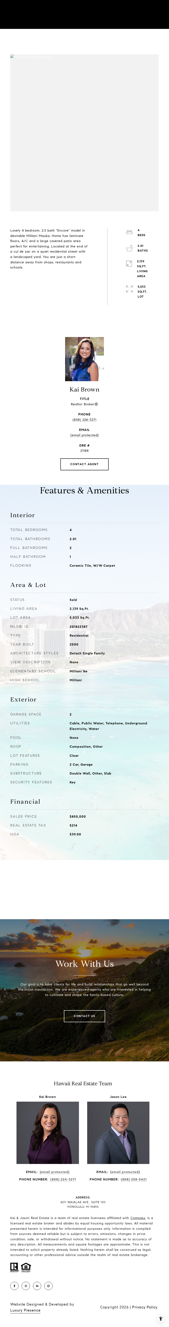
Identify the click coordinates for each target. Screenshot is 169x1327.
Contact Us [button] (84, 1016)
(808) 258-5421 (134, 1179)
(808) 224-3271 (84, 420)
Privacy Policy (144, 1307)
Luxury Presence (25, 1310)
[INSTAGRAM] (26, 1286)
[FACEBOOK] (14, 1286)
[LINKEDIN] (37, 1286)
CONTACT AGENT (84, 464)
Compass (137, 1218)
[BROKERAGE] (48, 1286)
